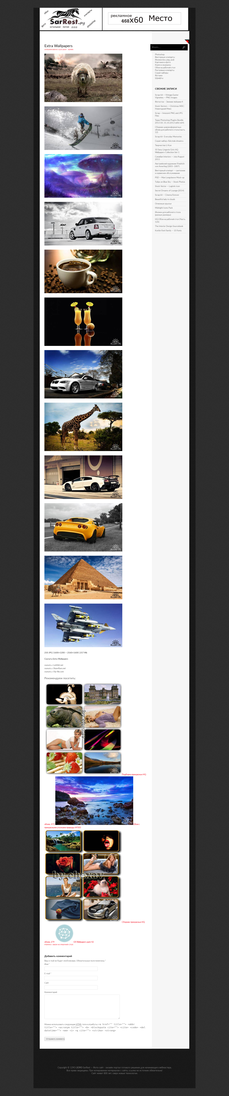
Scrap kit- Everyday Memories (168, 137)
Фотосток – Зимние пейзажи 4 (169, 102)
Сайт (46, 983)
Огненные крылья (163, 204)
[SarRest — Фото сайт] (71, 30)
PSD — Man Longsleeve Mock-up (169, 178)
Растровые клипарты (164, 70)
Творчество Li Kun (163, 145)
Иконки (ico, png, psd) (164, 60)
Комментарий (50, 992)
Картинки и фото (163, 62)
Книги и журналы (163, 65)
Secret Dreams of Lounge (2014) (169, 191)
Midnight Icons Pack (164, 208)
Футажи (158, 76)
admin (70, 49)
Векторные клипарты (165, 57)
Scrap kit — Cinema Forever (167, 195)
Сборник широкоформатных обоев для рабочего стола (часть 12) (170, 130)
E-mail (47, 974)
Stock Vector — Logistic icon (167, 186)
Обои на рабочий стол (62, 944)
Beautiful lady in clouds (165, 199)
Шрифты (159, 78)
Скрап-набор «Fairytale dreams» (169, 141)
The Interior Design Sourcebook (169, 226)
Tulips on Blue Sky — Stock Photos (170, 182)
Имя (47, 964)
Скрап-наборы (161, 73)
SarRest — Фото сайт (93, 1068)
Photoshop (160, 55)
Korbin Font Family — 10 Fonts (168, 231)
